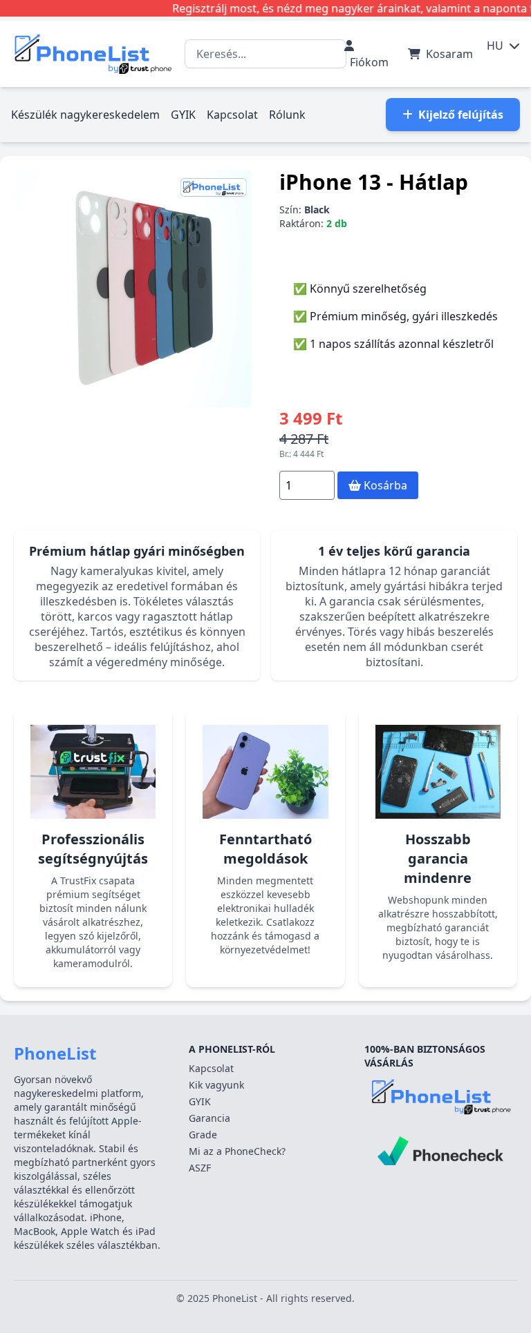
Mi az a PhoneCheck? (237, 1151)
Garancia (209, 1118)
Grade (203, 1134)
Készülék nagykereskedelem (85, 114)
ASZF (200, 1167)
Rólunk (287, 114)
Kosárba (384, 485)
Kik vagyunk (216, 1084)
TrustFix (78, 880)
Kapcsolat (232, 114)
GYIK (183, 114)
